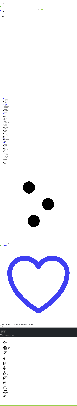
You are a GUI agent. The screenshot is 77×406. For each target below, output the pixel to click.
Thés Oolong (5, 124)
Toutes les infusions (6, 139)
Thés (4, 162)
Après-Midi (5, 384)
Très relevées (5, 103)
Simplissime (5, 112)
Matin (4, 133)
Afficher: (1, 244)
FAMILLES (4, 98)
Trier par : (1, 243)
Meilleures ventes (6, 121)
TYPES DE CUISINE (5, 104)
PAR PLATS (4, 113)
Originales (5, 129)
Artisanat (5, 155)
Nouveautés (5, 103)
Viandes (5, 114)
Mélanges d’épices (6, 100)
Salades (5, 119)
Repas (5, 135)
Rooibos (5, 140)
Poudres (5, 100)
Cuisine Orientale (5, 351)
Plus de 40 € (5, 395)
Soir (4, 148)
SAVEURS (4, 126)
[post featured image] (4, 245)
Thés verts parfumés (6, 123)
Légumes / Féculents (6, 355)
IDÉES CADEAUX (5, 388)
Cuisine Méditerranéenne (6, 107)
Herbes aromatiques (6, 344)
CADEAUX (3, 151)
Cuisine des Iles (6, 110)
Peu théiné (5, 134)
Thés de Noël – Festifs (6, 374)
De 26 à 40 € (5, 158)
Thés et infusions (6, 154)
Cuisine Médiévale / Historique (6, 105)
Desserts (5, 116)
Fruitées (5, 126)
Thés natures (5, 363)
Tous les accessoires (7, 161)
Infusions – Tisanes (5, 377)
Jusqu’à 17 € (5, 157)
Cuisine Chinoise (6, 109)
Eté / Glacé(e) (6, 135)
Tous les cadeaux (5, 390)
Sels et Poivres (6, 102)
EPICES (2, 340)
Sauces (5, 117)
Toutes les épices (6, 99)
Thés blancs (5, 123)
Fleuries (4, 366)
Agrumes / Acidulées (6, 127)
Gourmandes (5, 130)
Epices (5, 155)
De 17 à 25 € (5, 158)
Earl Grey (5, 128)
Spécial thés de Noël (6, 156)
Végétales (5, 132)
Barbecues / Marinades (5, 118)
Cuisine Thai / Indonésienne (6, 109)
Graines (5, 101)
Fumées (5, 131)
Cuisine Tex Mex (6, 111)
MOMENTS (4, 132)
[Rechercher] (42, 9)
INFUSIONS (3, 137)
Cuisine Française (6, 106)
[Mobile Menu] (0, 12)
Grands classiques (6, 129)
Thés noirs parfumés (6, 122)
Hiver (4, 136)
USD (3, 3)
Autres (5, 141)
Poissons (5, 115)
